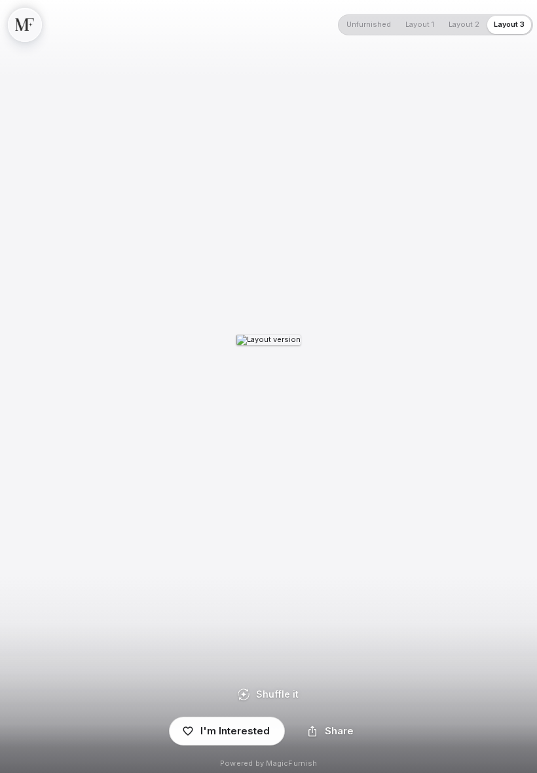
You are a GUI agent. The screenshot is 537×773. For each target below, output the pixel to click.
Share (339, 731)
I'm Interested (235, 731)
